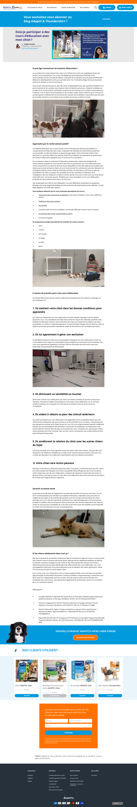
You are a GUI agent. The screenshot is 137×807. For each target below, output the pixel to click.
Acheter (27, 695)
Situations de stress (34, 7)
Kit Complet (81, 685)
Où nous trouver (74, 778)
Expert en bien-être (68, 7)
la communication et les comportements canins (55, 214)
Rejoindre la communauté (76, 781)
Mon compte (127, 7)
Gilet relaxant (109, 685)
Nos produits (52, 7)
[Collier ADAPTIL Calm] (27, 671)
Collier (23, 685)
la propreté (43, 205)
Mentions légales (53, 781)
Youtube (30, 781)
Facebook (30, 778)
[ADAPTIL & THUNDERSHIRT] (68, 798)
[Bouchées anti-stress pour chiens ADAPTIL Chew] (54, 671)
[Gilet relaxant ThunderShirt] (110, 671)
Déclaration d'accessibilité (55, 790)
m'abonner (106, 19)
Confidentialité (52, 784)
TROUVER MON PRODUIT (85, 638)
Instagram (30, 775)
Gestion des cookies (54, 787)
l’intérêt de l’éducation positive (49, 201)
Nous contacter (74, 775)
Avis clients (94, 775)
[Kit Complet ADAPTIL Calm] (82, 671)
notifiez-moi (54, 695)
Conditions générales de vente (57, 775)
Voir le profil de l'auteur (29, 48)
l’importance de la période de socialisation (53, 195)
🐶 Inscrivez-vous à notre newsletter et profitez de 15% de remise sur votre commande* (68, 2)
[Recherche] (95, 7)
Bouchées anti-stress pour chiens (52, 686)
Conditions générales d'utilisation (57, 778)
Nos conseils (84, 7)
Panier (108, 7)
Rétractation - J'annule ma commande (76, 784)
